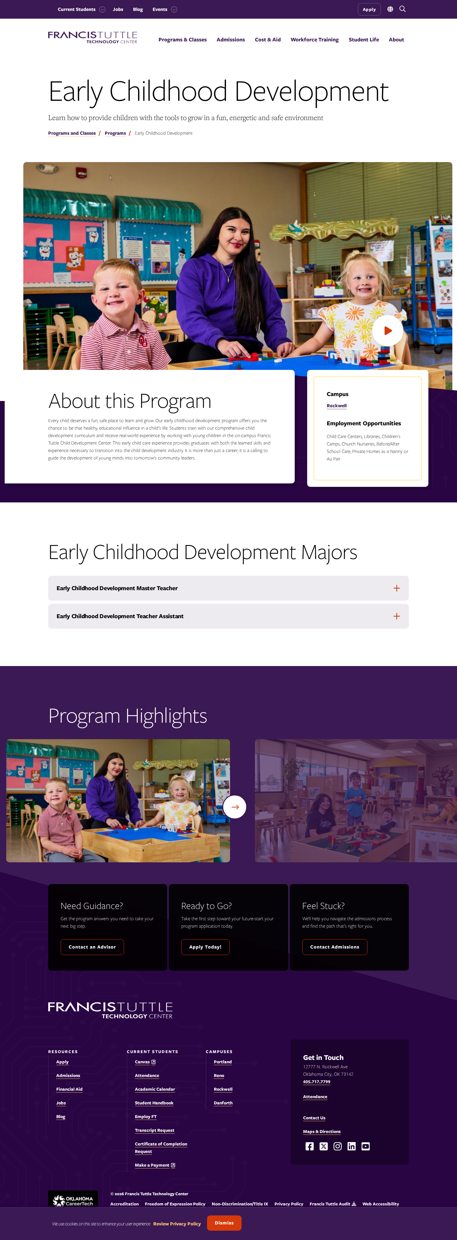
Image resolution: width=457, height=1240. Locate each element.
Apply (369, 9)
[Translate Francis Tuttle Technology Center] (390, 9)
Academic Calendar (155, 1089)
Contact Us (314, 1118)
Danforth (223, 1103)
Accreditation (124, 1204)
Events (160, 9)
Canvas (142, 1062)
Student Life (364, 39)
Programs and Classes (72, 133)
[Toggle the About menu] (396, 47)
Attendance (147, 1075)
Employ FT (146, 1116)
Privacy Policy (289, 1204)
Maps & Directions (322, 1131)
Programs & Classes (183, 39)
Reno (219, 1075)
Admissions (231, 39)
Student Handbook (154, 1103)
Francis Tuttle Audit (330, 1204)
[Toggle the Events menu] (172, 9)
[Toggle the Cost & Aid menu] (268, 47)
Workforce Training (315, 39)
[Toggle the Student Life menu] (364, 47)
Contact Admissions (334, 947)
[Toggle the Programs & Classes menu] (183, 47)
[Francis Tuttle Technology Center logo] (92, 41)
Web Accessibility (380, 1204)
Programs (115, 133)
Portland (223, 1062)
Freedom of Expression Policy (175, 1204)
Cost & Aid (268, 39)
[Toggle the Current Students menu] (100, 9)
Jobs (118, 9)
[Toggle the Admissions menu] (231, 47)
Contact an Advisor (92, 947)
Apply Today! (205, 947)
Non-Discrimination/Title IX (240, 1204)
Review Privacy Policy (177, 1223)
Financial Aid (69, 1089)
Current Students (76, 9)
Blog (138, 9)
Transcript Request (154, 1130)
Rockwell (337, 405)
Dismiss (224, 1222)
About (396, 39)
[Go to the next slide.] (234, 807)
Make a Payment (152, 1165)
